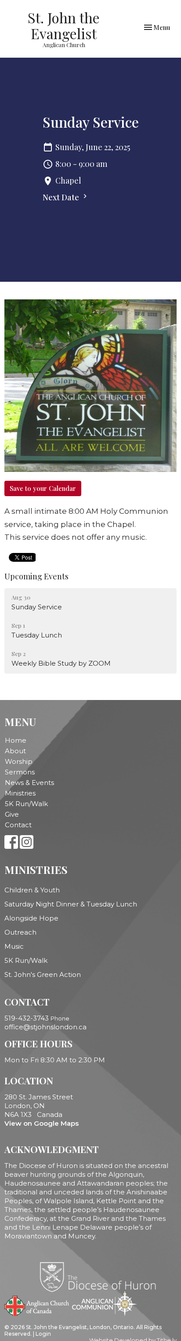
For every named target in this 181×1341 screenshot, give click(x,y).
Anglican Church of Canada (37, 1305)
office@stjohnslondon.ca (45, 1027)
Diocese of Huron (101, 1277)
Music (14, 946)
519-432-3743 (26, 1018)
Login (43, 1333)
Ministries (20, 793)
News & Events (29, 782)
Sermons (20, 772)
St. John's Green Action (42, 974)
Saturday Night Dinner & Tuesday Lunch (70, 904)
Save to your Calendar (43, 488)
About (15, 751)
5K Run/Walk (26, 803)
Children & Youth (32, 890)
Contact (18, 825)
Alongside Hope (31, 918)
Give (12, 814)
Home (15, 740)
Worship (19, 761)
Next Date (62, 197)
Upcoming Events (36, 576)
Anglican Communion (104, 1303)
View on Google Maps (41, 1123)
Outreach (20, 932)
